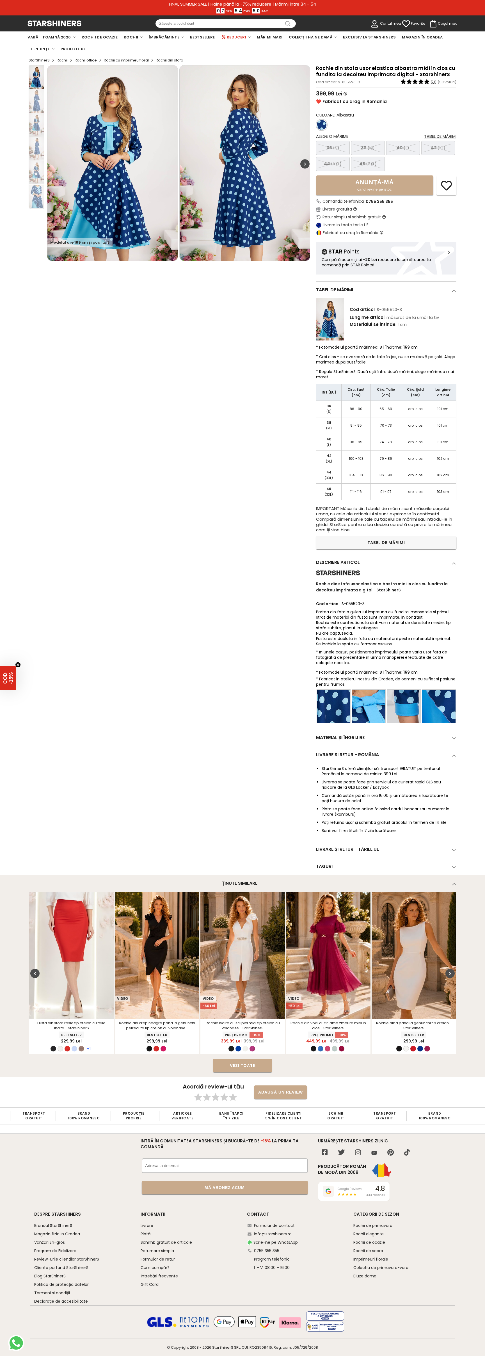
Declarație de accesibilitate (61, 1301)
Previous (34, 973)
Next (304, 163)
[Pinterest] (391, 1153)
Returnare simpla (157, 1251)
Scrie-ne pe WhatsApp (275, 1242)
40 (403, 148)
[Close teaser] (18, 664)
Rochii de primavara (372, 1225)
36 (332, 148)
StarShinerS (39, 60)
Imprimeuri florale (370, 1259)
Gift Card (150, 1284)
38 (368, 148)
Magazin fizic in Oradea (57, 1234)
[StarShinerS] (338, 577)
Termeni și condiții (52, 1293)
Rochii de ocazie (369, 1242)
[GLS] (162, 1326)
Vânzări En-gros (49, 1242)
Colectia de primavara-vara (380, 1267)
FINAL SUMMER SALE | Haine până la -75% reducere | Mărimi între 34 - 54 (242, 4)
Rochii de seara (368, 1251)
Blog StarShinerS (50, 1276)
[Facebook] (324, 1153)
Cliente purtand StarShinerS (61, 1267)
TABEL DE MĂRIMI (386, 542)
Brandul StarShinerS (53, 1225)
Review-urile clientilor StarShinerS (66, 1259)
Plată (145, 1234)
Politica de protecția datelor (61, 1284)
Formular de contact (274, 1225)
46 (368, 164)
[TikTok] (407, 1153)
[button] (8, 678)
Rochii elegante (368, 1234)
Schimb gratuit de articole (166, 1242)
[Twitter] (341, 1153)
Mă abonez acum (225, 1187)
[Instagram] (358, 1153)
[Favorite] (406, 24)
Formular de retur (158, 1259)
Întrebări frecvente (159, 1276)
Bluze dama (364, 1276)
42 (438, 148)
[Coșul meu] (433, 24)
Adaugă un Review (280, 1092)
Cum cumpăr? (155, 1267)
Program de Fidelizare (55, 1251)
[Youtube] (374, 1153)
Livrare (147, 1225)
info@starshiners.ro (273, 1234)
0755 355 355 (379, 201)
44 (333, 164)
